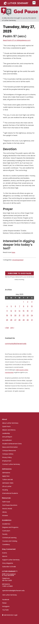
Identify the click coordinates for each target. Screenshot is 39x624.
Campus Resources (9, 451)
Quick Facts (6, 426)
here (13, 252)
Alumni (4, 556)
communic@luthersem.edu (15, 343)
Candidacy (6, 544)
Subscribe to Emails (9, 567)
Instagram (6, 606)
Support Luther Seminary (11, 560)
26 (11, 320)
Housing (5, 490)
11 (7, 311)
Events (4, 553)
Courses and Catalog (9, 541)
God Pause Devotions (9, 505)
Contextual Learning (9, 538)
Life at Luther (6, 486)
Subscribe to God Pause (19, 273)
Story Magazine (7, 563)
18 (7, 315)
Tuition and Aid (7, 480)
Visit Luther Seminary (9, 595)
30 (28, 320)
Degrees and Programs (10, 527)
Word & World (7, 509)
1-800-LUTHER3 (7, 586)
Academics (6, 524)
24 (32, 315)
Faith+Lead (6, 502)
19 (11, 315)
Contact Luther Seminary (11, 464)
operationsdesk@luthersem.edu (13, 591)
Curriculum (6, 531)
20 (15, 315)
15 (23, 311)
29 (23, 320)
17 (32, 311)
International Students (10, 493)
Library (4, 512)
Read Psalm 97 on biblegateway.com (16, 40)
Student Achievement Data (12, 444)
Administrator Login (11, 615)
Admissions (6, 473)
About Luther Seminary (10, 423)
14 (19, 311)
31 (32, 320)
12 (11, 311)
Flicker (4, 603)
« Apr (7, 327)
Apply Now (5, 476)
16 (27, 311)
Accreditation (7, 440)
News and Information (10, 447)
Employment (6, 461)
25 (7, 320)
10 (32, 306)
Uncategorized (17, 260)
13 (15, 311)
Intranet (5, 515)
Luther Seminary (17, 3)
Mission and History (9, 430)
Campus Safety (7, 454)
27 (15, 320)
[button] (34, 2)
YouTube (5, 610)
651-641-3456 (7, 580)
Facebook (5, 600)
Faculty (4, 534)
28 (19, 320)
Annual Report (7, 437)
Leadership (6, 433)
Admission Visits (7, 483)
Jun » (12, 327)
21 (19, 315)
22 (23, 315)
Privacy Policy (7, 457)
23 (27, 315)
